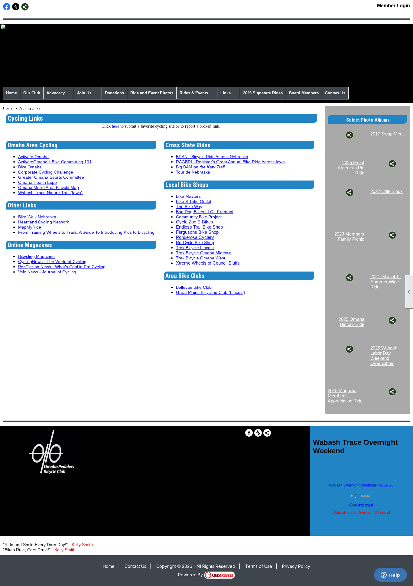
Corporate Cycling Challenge (45, 172)
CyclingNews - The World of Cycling (52, 261)
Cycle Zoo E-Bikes (194, 221)
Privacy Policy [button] (296, 566)
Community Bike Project (199, 216)
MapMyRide (29, 227)
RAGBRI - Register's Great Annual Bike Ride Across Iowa (230, 161)
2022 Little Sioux (386, 191)
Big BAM (200, 166)
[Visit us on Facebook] (7, 7)
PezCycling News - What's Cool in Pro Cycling (62, 266)
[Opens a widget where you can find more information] (390, 575)
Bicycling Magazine (36, 256)
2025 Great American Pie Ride (351, 167)
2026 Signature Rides (263, 93)
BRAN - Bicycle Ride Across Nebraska (212, 156)
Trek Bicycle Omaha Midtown (204, 252)
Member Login (393, 5)
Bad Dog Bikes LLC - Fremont (204, 211)
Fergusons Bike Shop (197, 232)
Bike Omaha (30, 166)
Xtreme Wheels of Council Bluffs (208, 262)
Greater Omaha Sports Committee (51, 177)
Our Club (31, 93)
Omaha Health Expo (37, 182)
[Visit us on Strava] (16, 7)
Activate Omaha (33, 156)
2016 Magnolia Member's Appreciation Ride (345, 395)
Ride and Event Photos (151, 93)
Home (11, 93)
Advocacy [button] (56, 93)
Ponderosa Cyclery (195, 237)
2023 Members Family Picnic (349, 236)
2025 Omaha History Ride (351, 322)
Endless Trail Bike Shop (199, 227)
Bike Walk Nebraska (37, 216)
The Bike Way (189, 206)
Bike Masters (188, 196)
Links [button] (225, 93)
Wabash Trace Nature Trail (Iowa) (50, 192)
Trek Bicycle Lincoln (195, 247)
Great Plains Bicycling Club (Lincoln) (210, 292)
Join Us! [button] (85, 93)
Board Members (304, 93)
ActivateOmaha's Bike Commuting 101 (55, 161)
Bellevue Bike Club (194, 287)
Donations (114, 93)
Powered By (191, 574)
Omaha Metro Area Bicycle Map (48, 187)
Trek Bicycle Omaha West (200, 258)
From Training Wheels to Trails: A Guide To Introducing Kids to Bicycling (86, 232)
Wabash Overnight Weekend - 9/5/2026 (361, 485)
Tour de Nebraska (193, 172)
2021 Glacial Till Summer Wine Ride (385, 281)
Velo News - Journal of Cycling (47, 271)
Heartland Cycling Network (43, 222)
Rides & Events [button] (194, 93)
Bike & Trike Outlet (193, 201)
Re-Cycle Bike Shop (195, 242)
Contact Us (335, 93)
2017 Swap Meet (387, 133)
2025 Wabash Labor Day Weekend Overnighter (383, 355)
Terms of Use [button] (258, 566)
